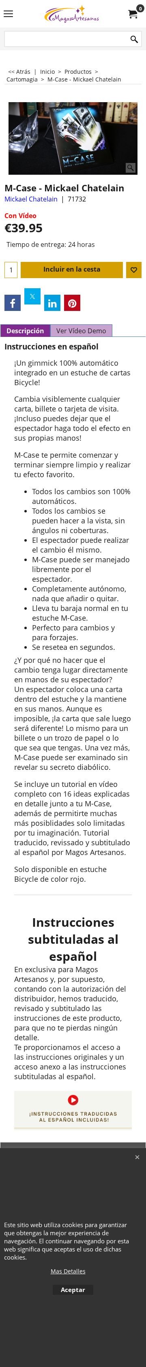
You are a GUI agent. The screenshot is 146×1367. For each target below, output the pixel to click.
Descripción (25, 330)
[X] (32, 296)
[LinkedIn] (52, 303)
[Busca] (134, 39)
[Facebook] (12, 303)
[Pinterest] (72, 303)
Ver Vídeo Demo (81, 330)
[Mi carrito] (132, 14)
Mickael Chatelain (31, 199)
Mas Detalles (68, 1271)
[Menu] (8, 14)
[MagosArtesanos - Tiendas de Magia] (71, 14)
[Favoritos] (134, 270)
